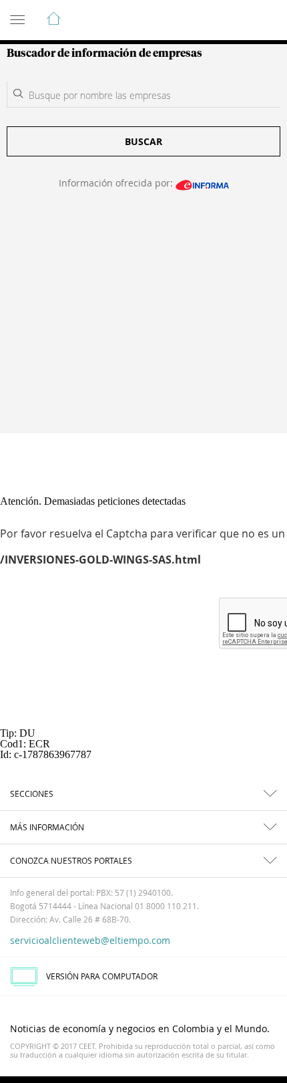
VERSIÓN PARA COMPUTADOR (102, 976)
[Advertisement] (143, 320)
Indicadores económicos (236, 20)
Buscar (143, 141)
